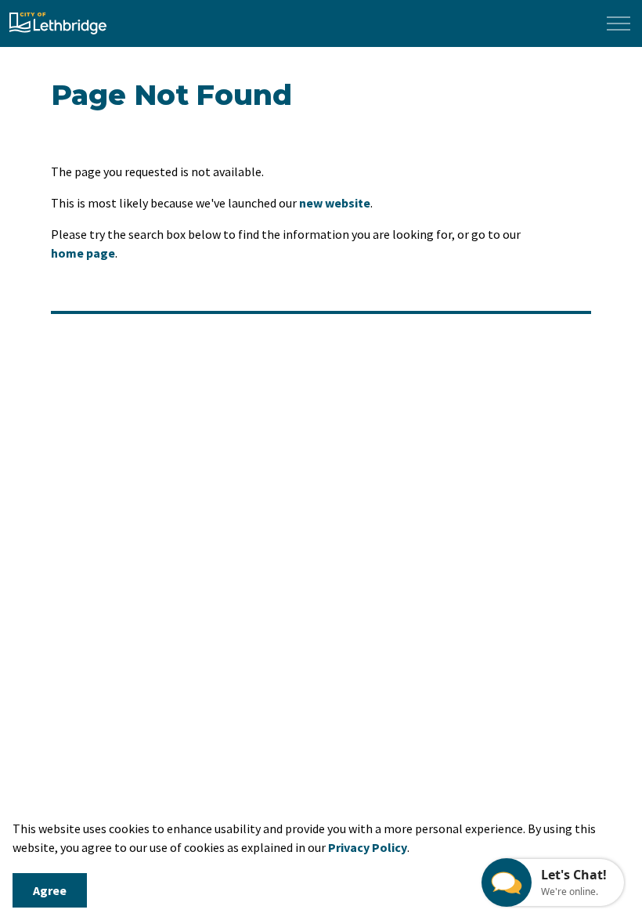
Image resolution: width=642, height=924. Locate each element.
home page (83, 253)
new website (334, 203)
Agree (50, 890)
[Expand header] (618, 23)
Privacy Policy (367, 847)
